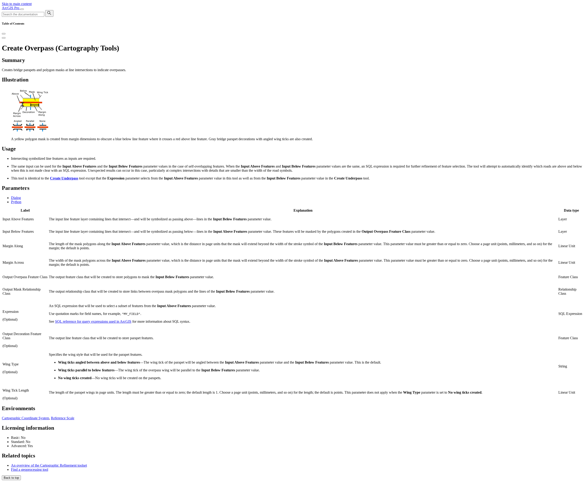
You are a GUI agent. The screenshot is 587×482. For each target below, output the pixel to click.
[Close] (4, 33)
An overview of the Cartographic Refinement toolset (49, 465)
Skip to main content (17, 4)
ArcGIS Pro (11, 8)
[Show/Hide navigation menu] (22, 9)
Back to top (11, 477)
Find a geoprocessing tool (29, 469)
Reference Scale (62, 418)
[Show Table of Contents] (4, 38)
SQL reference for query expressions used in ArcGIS (93, 321)
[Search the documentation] (49, 13)
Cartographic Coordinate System (25, 418)
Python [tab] (16, 202)
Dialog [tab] (16, 198)
